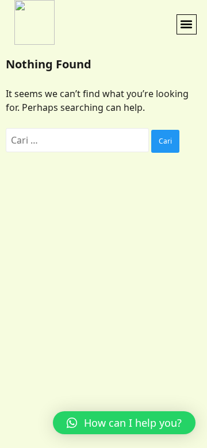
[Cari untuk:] (78, 140)
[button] (187, 24)
